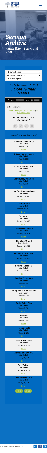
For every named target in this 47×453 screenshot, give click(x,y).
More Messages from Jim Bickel (22, 110)
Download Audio (23, 113)
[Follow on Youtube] (35, 446)
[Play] (8, 100)
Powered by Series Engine (23, 397)
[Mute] (32, 100)
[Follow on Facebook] (40, 446)
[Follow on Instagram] (45, 446)
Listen (23, 150)
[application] (23, 100)
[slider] (20, 100)
